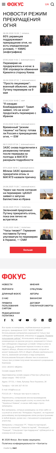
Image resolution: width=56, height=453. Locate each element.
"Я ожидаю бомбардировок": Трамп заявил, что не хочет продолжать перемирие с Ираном (19, 110)
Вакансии (36, 298)
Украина (25, 33)
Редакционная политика (11, 314)
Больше (28, 250)
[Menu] (3, 4)
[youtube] (27, 320)
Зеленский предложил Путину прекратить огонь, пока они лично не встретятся (19, 215)
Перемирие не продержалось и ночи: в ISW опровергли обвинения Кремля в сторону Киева (20, 68)
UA (47, 4)
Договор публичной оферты (41, 304)
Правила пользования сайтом (10, 306)
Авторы (34, 293)
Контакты (42, 443)
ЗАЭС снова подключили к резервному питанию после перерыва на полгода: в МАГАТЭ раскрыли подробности (20, 153)
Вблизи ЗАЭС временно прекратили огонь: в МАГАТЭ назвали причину (19, 174)
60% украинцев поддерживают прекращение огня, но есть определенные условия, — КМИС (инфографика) (17, 44)
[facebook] (5, 320)
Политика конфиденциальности (18, 443)
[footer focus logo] (14, 276)
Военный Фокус (28, 60)
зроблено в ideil (10, 448)
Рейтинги (7, 289)
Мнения (34, 284)
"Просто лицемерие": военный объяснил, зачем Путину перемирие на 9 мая (19, 88)
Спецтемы (36, 289)
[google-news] (42, 320)
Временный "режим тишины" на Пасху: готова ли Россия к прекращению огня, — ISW (20, 132)
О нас (5, 298)
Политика (25, 207)
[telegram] (20, 320)
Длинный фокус (11, 293)
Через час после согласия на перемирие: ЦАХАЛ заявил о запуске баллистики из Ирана (19, 194)
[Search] (52, 4)
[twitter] (12, 320)
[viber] (35, 320)
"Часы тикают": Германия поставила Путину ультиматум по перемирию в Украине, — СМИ (20, 235)
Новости (7, 284)
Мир (23, 101)
